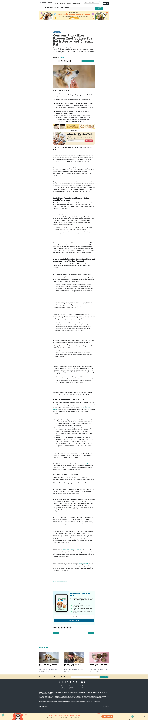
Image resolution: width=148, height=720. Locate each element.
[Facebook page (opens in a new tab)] (60, 682)
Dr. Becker (62, 57)
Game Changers (83, 685)
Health (56, 3)
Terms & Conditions (105, 706)
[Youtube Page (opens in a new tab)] (82, 682)
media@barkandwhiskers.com (45, 698)
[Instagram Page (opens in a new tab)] (63, 682)
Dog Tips (57, 32)
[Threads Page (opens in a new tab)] (65, 682)
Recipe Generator (76, 3)
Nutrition (62, 3)
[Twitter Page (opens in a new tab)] (68, 682)
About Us (69, 3)
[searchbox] (92, 2)
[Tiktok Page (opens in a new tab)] (77, 682)
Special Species (62, 688)
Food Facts (71, 687)
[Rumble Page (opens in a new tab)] (88, 682)
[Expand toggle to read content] (94, 581)
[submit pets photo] (74, 15)
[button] (98, 5)
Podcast (81, 687)
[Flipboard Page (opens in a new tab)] (74, 682)
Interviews (71, 688)
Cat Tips (61, 687)
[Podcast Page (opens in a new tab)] (79, 682)
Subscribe (82, 688)
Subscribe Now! (99, 8)
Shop (105, 3)
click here (59, 696)
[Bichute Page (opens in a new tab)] (85, 682)
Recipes (70, 685)
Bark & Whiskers (42, 706)
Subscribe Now (107, 716)
